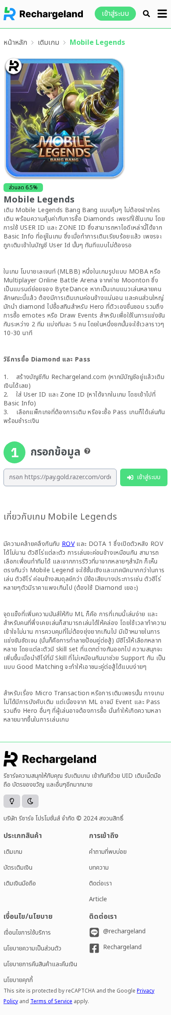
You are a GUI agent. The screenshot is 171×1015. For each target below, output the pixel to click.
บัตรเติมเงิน (18, 867)
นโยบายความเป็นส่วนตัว (32, 948)
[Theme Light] (12, 801)
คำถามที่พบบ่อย (108, 851)
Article (98, 899)
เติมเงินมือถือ (20, 883)
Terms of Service (51, 1001)
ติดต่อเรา (100, 883)
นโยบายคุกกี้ (18, 980)
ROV (68, 544)
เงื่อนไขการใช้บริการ (27, 932)
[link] (15, 42)
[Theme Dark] (30, 801)
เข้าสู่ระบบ (115, 13)
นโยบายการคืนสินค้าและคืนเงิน (40, 964)
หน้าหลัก (15, 42)
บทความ (99, 867)
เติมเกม (48, 42)
